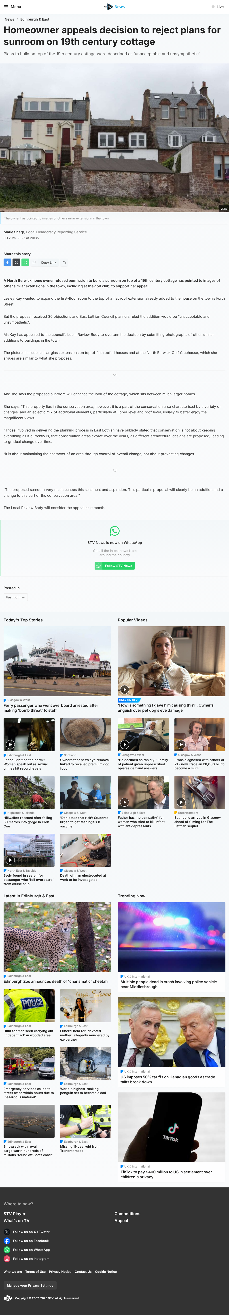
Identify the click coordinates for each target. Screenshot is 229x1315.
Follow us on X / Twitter (31, 1232)
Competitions (127, 1213)
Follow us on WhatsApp (31, 1250)
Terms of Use (35, 1271)
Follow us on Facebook (31, 1241)
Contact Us (83, 1271)
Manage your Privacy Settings (30, 1285)
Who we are (13, 1271)
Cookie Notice (106, 1271)
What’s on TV (17, 1220)
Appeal (121, 1220)
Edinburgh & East (34, 19)
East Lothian (15, 597)
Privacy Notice (60, 1271)
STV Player (14, 1213)
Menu (16, 6)
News (9, 19)
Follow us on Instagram (31, 1258)
